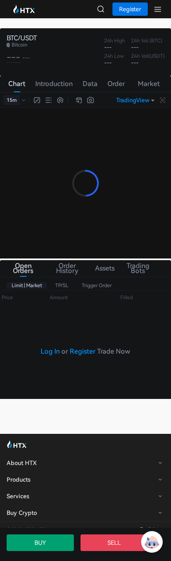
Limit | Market (27, 285)
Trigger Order (97, 285)
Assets (103, 268)
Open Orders (23, 268)
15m (12, 100)
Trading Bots (138, 268)
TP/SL (61, 285)
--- (13, 57)
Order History (67, 268)
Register (82, 351)
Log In (50, 351)
